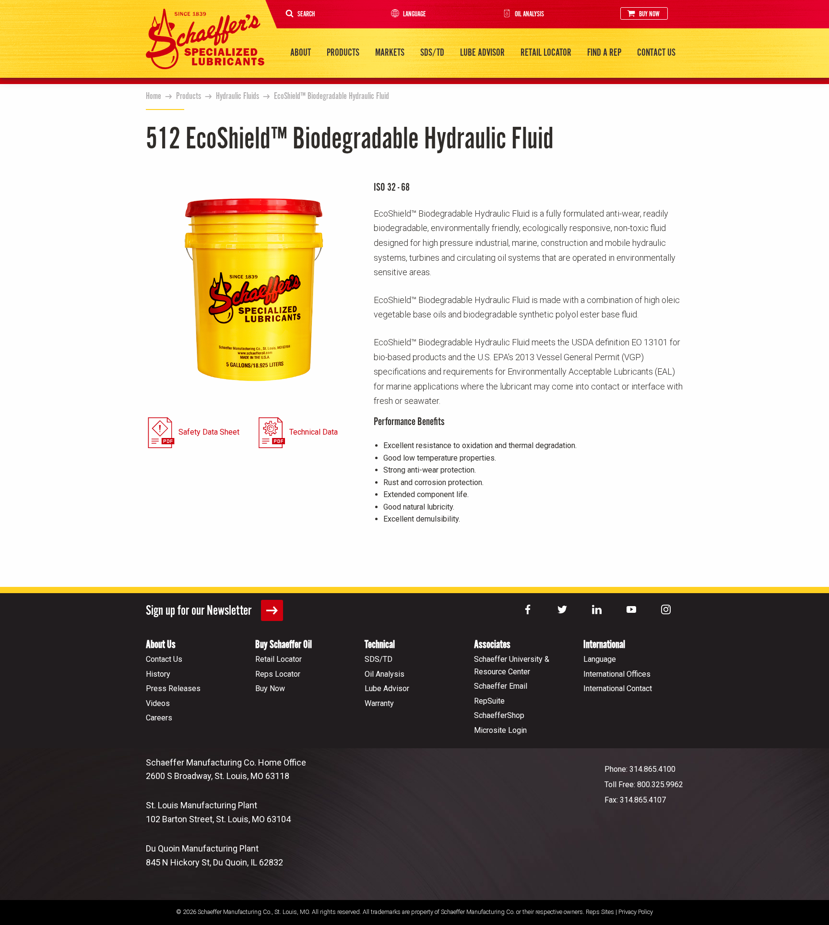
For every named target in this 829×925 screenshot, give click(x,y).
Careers (159, 717)
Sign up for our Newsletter (200, 611)
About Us (161, 645)
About (300, 53)
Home (153, 96)
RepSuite (489, 701)
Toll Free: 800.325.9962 (643, 784)
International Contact (617, 688)
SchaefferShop (499, 715)
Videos (158, 703)
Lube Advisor (482, 53)
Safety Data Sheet (208, 432)
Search (306, 14)
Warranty (379, 703)
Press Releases (173, 688)
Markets (389, 53)
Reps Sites (600, 911)
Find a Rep (604, 53)
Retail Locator (546, 53)
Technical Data (313, 432)
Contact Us (656, 53)
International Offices (617, 674)
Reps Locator (277, 674)
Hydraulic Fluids (237, 96)
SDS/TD (432, 53)
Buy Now (649, 14)
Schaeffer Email (500, 686)
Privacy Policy (635, 911)
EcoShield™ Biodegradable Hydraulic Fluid (331, 96)
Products (343, 53)
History (158, 674)
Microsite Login (500, 730)
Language (414, 14)
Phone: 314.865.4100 (639, 769)
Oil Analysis (529, 14)
